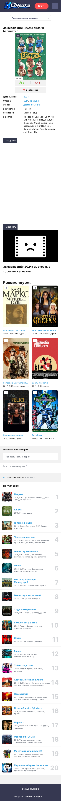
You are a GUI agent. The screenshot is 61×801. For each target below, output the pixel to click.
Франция (34, 101)
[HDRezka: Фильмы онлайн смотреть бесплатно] (17, 6)
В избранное (32, 90)
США (25, 101)
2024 (26, 96)
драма (26, 104)
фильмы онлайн (16, 477)
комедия (35, 104)
